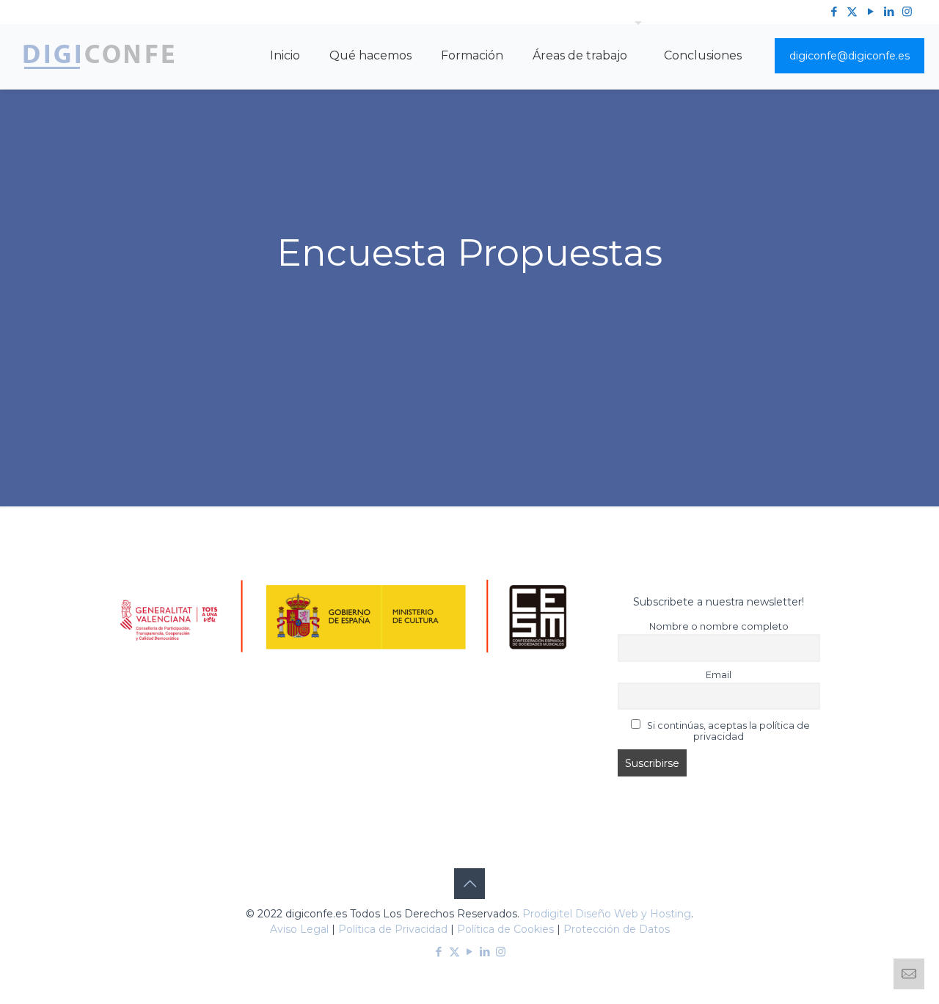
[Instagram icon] (907, 11)
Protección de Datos (616, 929)
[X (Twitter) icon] (852, 11)
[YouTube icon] (870, 11)
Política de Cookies (505, 929)
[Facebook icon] (833, 11)
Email (718, 674)
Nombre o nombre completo (719, 626)
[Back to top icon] (469, 883)
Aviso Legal (299, 929)
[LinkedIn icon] (888, 11)
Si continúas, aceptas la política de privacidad (727, 731)
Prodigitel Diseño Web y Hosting (606, 913)
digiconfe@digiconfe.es (849, 55)
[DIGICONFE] (99, 56)
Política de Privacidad (392, 929)
